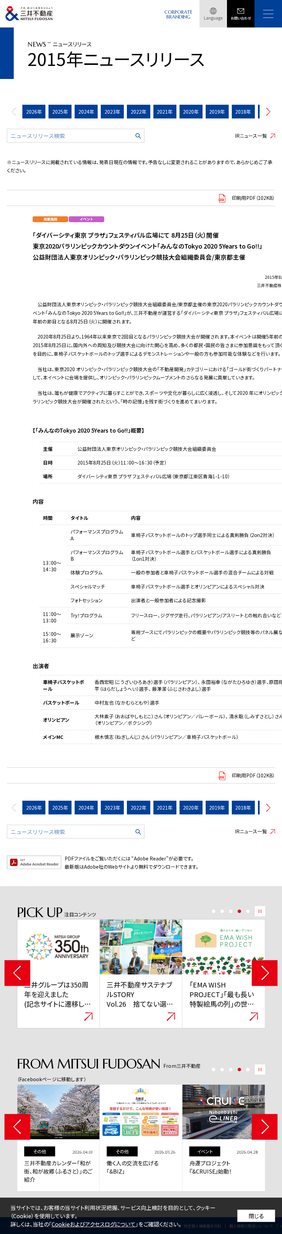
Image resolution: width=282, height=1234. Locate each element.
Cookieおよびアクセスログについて (93, 1224)
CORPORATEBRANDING (178, 15)
